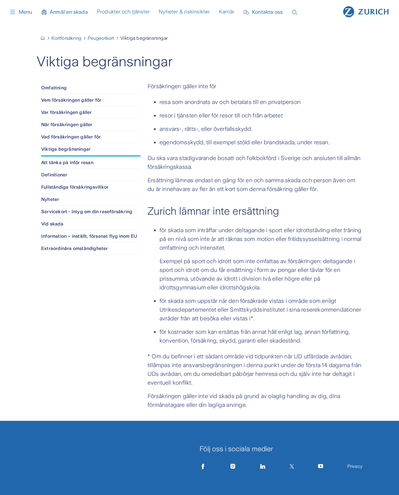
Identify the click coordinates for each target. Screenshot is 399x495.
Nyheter (50, 199)
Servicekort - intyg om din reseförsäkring (86, 211)
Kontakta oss (267, 12)
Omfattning (54, 87)
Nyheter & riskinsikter (184, 12)
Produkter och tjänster (123, 12)
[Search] (295, 11)
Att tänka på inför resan (67, 162)
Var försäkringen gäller (66, 112)
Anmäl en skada (69, 12)
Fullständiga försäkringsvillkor (74, 187)
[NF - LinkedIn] (262, 466)
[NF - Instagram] (232, 466)
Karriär (226, 12)
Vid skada (52, 223)
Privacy (354, 466)
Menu (25, 12)
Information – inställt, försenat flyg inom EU (89, 236)
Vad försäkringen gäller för (70, 136)
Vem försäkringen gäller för (71, 100)
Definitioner (54, 174)
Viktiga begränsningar (66, 149)
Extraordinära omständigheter (74, 248)
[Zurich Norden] (45, 38)
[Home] (366, 11)
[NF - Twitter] (291, 466)
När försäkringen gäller (67, 124)
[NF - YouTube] (320, 466)
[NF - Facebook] (203, 466)
